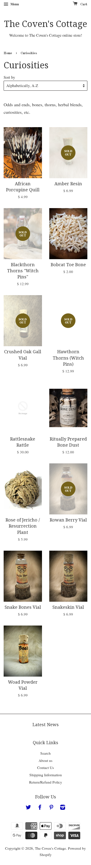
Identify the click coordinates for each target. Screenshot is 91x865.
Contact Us (45, 767)
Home (8, 53)
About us (45, 760)
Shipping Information (45, 774)
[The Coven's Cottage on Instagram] (62, 807)
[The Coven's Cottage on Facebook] (39, 807)
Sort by (9, 77)
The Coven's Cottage (45, 24)
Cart (83, 4)
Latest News (46, 724)
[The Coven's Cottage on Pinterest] (51, 807)
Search (45, 753)
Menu (14, 4)
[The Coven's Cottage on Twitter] (28, 807)
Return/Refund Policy (45, 782)
